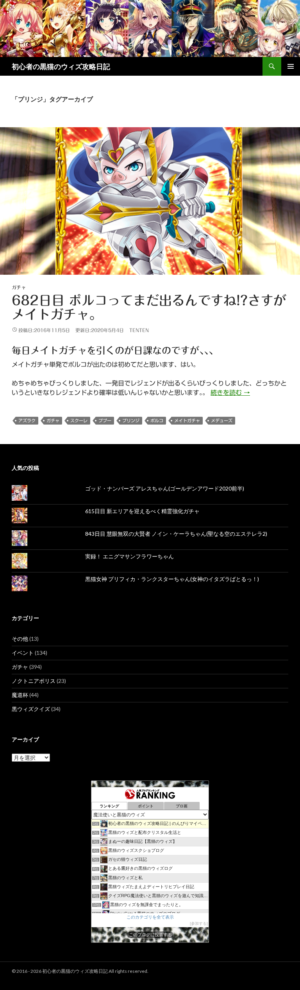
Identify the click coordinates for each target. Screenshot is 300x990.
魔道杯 (20, 694)
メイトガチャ (187, 420)
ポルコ (156, 420)
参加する (199, 923)
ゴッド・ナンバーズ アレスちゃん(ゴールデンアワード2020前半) (164, 488)
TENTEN (139, 330)
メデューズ (221, 420)
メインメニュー (290, 66)
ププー (104, 420)
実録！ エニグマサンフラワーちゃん (129, 556)
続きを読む (230, 392)
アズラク (27, 420)
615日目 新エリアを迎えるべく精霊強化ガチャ (142, 511)
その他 (20, 638)
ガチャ (19, 287)
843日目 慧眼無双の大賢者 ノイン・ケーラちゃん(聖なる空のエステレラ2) (176, 533)
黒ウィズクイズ (31, 709)
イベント (23, 652)
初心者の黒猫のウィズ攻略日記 (61, 66)
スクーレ (79, 420)
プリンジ (130, 420)
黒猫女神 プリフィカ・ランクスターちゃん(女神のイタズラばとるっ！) (172, 579)
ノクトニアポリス (33, 680)
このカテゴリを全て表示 (150, 917)
